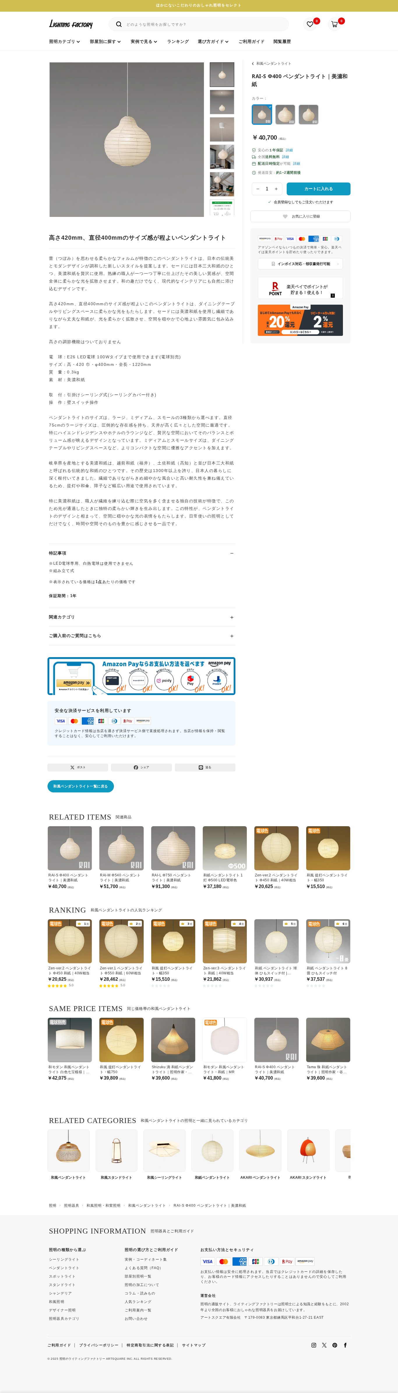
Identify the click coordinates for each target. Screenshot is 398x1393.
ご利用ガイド (59, 1345)
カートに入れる (318, 188)
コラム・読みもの (140, 1293)
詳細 (289, 150)
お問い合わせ (136, 1319)
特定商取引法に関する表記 (150, 1345)
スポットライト (62, 1276)
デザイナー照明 (62, 1310)
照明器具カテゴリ (64, 1319)
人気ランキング (138, 1302)
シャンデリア (60, 1293)
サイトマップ (194, 1345)
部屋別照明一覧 (138, 1276)
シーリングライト (64, 1259)
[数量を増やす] (276, 189)
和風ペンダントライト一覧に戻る (80, 786)
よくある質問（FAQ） (144, 1268)
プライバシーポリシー (99, 1345)
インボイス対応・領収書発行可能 (304, 264)
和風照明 (56, 1302)
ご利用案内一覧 (138, 1310)
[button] (61, 133)
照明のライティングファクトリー (82, 1358)
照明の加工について (142, 1285)
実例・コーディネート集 (146, 1259)
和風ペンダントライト (273, 63)
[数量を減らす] (258, 189)
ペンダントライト (64, 1268)
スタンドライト (62, 1285)
